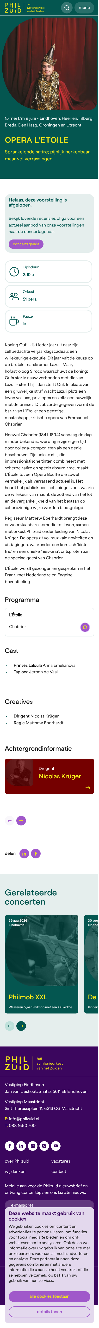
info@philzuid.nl (24, 1119)
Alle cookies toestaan (49, 1297)
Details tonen (49, 1312)
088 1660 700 (22, 1126)
